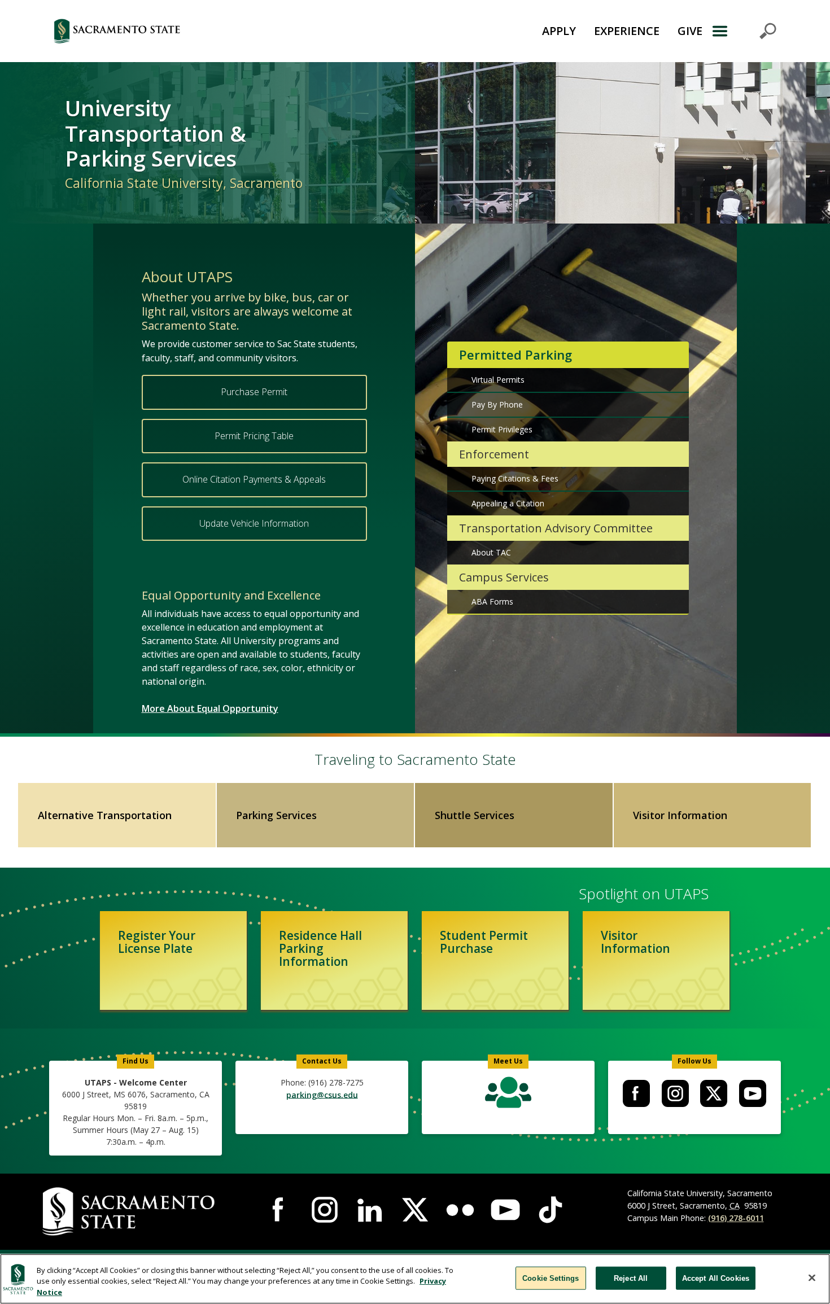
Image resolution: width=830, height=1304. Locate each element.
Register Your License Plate (156, 941)
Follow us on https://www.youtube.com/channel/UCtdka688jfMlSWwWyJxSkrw (753, 1093)
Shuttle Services (474, 815)
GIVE (690, 30)
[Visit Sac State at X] (415, 1209)
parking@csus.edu (322, 1094)
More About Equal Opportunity (210, 708)
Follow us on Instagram (675, 1093)
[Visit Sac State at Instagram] (324, 1209)
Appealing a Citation (507, 503)
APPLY (559, 30)
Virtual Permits (498, 379)
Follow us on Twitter (714, 1093)
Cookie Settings (550, 1278)
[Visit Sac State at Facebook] (279, 1209)
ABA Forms (492, 601)
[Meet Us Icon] (508, 1095)
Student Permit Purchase (484, 941)
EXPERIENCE (626, 30)
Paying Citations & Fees (514, 478)
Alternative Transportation (105, 815)
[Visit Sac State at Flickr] (460, 1209)
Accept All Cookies (715, 1278)
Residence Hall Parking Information (320, 948)
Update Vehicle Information (254, 523)
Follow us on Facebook (636, 1093)
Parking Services (276, 815)
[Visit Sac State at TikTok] (550, 1209)
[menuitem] (636, 1093)
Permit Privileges (501, 429)
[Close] (812, 1277)
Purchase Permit (254, 392)
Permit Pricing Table (254, 436)
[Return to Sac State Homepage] (180, 31)
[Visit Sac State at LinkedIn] (369, 1209)
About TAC (491, 552)
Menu (743, 31)
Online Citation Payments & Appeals (254, 479)
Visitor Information (680, 815)
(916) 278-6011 (736, 1218)
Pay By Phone (497, 404)
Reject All (631, 1278)
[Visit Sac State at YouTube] (505, 1209)
